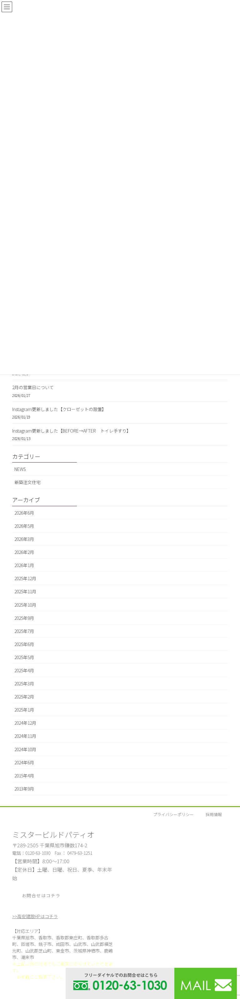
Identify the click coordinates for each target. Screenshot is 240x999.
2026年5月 (24, 526)
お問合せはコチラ (41, 895)
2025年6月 (24, 644)
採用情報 (214, 814)
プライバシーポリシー (173, 814)
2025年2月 (24, 696)
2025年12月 (25, 578)
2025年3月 (24, 683)
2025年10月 (25, 605)
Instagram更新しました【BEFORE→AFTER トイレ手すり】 (71, 431)
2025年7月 (24, 631)
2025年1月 (24, 710)
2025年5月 (24, 657)
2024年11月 (25, 736)
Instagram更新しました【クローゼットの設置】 (59, 409)
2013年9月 (24, 789)
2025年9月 (24, 618)
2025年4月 (24, 670)
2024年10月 (25, 749)
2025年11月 (25, 591)
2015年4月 (24, 775)
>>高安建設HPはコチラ (35, 916)
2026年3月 (24, 539)
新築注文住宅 (27, 482)
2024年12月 (25, 723)
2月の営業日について (33, 387)
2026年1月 (24, 565)
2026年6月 (24, 513)
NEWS (20, 469)
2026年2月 (24, 552)
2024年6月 (24, 762)
